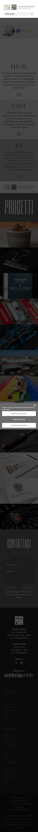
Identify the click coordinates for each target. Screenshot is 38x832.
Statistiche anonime (19, 414)
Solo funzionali (19, 419)
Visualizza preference (19, 425)
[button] (35, 405)
